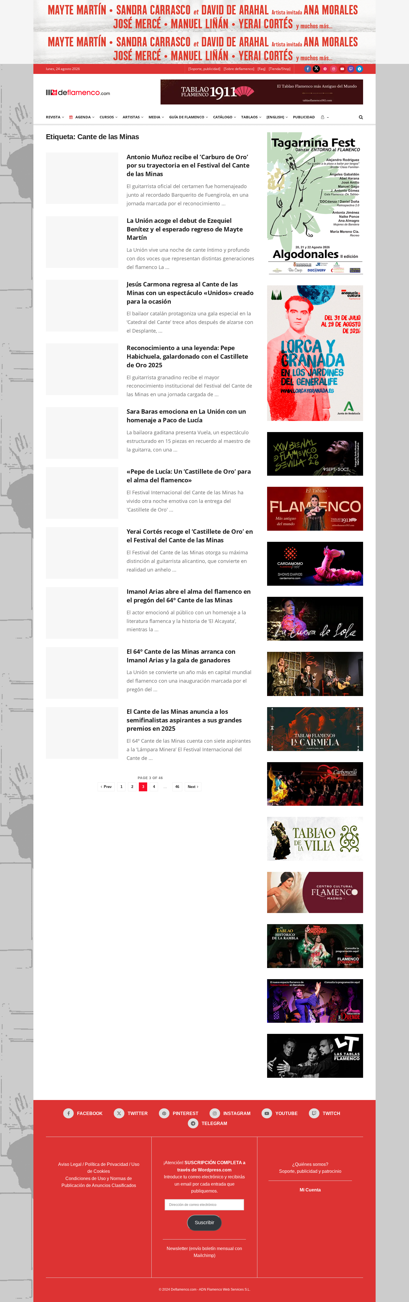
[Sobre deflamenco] (239, 68)
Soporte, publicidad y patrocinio (310, 1171)
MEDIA (154, 116)
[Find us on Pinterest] (325, 69)
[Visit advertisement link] (204, 16)
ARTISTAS (131, 116)
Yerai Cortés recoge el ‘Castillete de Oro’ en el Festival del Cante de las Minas (190, 535)
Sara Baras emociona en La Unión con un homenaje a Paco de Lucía (186, 415)
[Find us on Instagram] (333, 69)
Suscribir (204, 1222)
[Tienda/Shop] (279, 68)
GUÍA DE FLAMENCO (186, 116)
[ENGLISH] (275, 116)
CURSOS (107, 116)
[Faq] (261, 68)
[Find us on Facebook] (307, 69)
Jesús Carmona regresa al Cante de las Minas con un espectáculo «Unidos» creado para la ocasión (190, 292)
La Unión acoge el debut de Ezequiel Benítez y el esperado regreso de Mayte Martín (185, 229)
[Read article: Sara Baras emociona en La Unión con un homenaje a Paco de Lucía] (82, 433)
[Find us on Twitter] (316, 69)
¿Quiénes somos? (310, 1164)
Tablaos (249, 116)
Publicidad (304, 116)
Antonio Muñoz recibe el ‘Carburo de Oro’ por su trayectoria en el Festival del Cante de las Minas (188, 165)
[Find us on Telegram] (359, 69)
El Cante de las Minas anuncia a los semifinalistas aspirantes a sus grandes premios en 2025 (184, 720)
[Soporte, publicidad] (204, 68)
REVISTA (53, 116)
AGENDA (83, 116)
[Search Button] (361, 117)
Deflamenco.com (183, 1289)
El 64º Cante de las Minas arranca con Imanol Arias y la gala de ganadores (181, 655)
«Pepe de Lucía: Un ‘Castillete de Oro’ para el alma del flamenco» (189, 475)
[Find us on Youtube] (342, 69)
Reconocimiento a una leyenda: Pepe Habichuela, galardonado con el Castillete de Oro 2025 (187, 356)
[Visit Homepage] (78, 92)
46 (177, 787)
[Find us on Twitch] (350, 69)
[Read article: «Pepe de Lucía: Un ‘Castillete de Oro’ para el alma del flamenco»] (82, 493)
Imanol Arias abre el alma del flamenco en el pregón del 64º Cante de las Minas (189, 595)
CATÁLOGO (222, 116)
